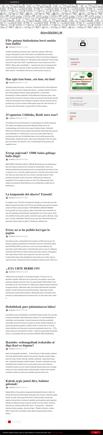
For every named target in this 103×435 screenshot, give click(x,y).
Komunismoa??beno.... (79, 105)
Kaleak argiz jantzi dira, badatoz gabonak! (27, 382)
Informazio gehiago (57, 432)
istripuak (74, 64)
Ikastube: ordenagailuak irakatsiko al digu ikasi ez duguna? (30, 343)
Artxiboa (73, 116)
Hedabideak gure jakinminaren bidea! (31, 306)
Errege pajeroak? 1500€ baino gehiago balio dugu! (30, 154)
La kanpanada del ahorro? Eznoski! (29, 194)
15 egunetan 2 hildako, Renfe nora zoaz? (32, 114)
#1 (81, 101)
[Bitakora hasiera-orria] (6, 2)
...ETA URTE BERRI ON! (23, 268)
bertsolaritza (75, 62)
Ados (95, 432)
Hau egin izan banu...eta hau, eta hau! (30, 79)
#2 (86, 103)
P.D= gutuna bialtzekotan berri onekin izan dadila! (31, 42)
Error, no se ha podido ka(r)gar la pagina (28, 231)
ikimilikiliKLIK (14, 2)
